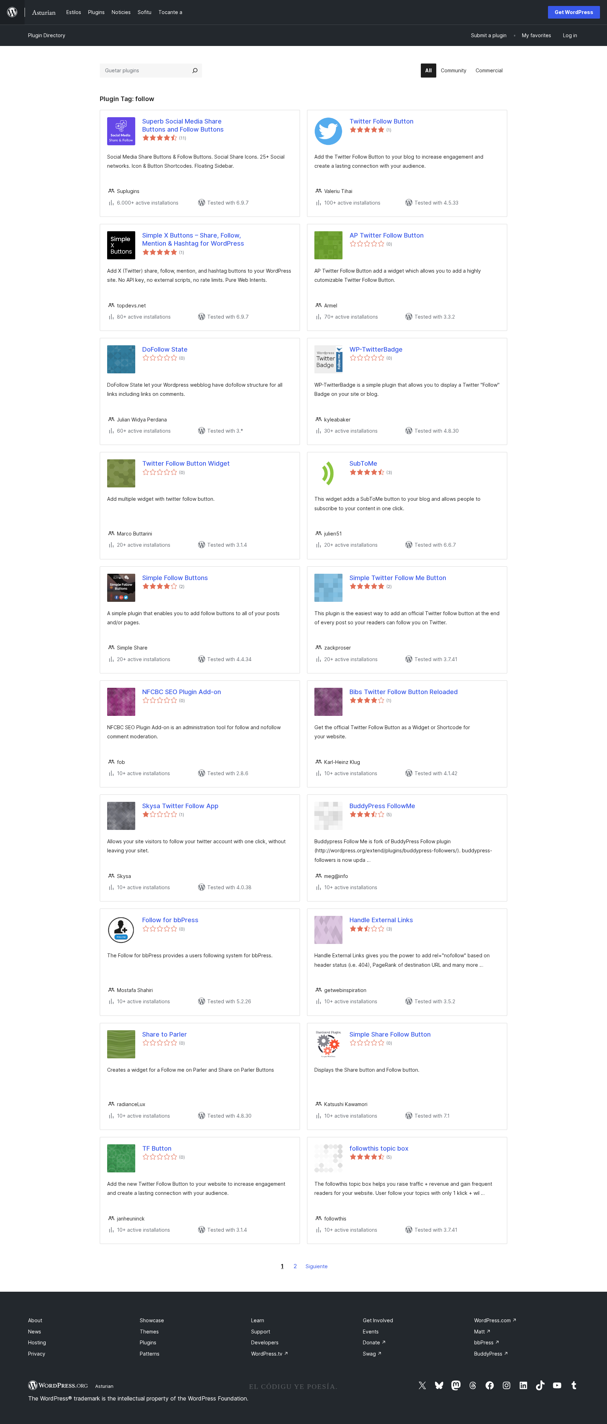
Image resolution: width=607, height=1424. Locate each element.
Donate (374, 1342)
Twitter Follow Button (381, 121)
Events (371, 1332)
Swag (372, 1354)
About (35, 1320)
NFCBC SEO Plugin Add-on (181, 692)
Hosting (37, 1342)
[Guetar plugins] (195, 71)
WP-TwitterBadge (376, 349)
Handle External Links (381, 920)
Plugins (148, 1342)
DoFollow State (165, 349)
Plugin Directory (46, 35)
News (34, 1332)
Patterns (149, 1354)
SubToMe (363, 463)
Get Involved (378, 1320)
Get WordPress (574, 12)
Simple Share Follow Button (390, 1034)
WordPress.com (495, 1320)
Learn (257, 1320)
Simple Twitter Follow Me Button (398, 577)
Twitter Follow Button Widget (186, 463)
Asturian (104, 1386)
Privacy (36, 1354)
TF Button (156, 1148)
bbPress (487, 1342)
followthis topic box (379, 1148)
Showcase (152, 1320)
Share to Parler (164, 1034)
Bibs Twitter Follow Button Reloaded (404, 692)
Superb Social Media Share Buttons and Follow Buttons (183, 125)
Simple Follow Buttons (175, 577)
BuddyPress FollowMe (382, 806)
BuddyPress (491, 1354)
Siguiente (317, 1266)
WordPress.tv (269, 1354)
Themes (149, 1332)
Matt (482, 1332)
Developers (265, 1342)
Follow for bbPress (170, 920)
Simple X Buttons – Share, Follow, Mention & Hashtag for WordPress (193, 239)
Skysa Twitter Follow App (180, 806)
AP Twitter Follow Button (387, 235)
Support (260, 1332)
